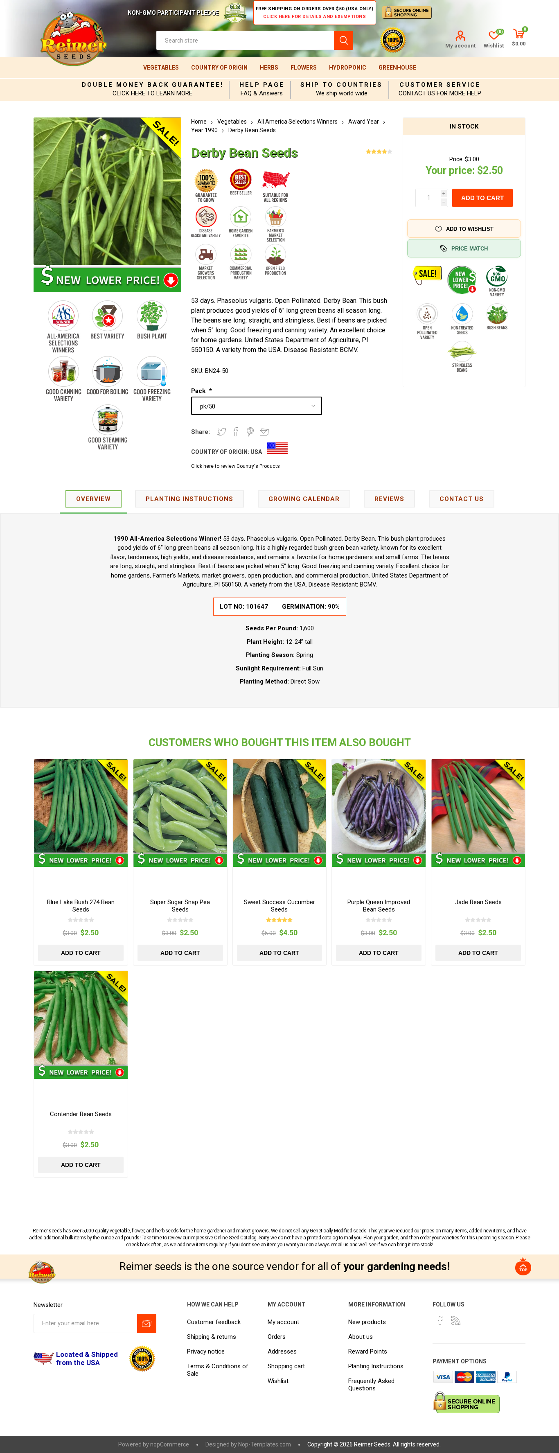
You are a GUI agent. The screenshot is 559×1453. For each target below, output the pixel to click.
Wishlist (278, 1381)
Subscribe (146, 1323)
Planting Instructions (375, 1366)
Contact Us (462, 499)
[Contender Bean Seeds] (81, 1018)
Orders (277, 1336)
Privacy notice (206, 1351)
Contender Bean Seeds (81, 1114)
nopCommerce (169, 1444)
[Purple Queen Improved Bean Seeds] (379, 806)
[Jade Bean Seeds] (478, 806)
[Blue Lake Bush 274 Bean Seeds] (81, 806)
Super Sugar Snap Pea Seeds (180, 905)
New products (367, 1322)
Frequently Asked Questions (371, 1384)
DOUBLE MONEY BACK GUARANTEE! (152, 84)
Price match (469, 249)
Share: (200, 431)
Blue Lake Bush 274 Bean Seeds (81, 905)
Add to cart (482, 197)
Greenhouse (397, 67)
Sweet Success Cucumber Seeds (279, 905)
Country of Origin (219, 67)
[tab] (93, 499)
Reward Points (367, 1351)
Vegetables (161, 67)
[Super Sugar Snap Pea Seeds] (180, 806)
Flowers (304, 67)
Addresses (282, 1351)
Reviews (389, 499)
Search (343, 40)
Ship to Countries (341, 84)
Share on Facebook (236, 431)
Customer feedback (214, 1322)
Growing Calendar (304, 499)
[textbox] (245, 40)
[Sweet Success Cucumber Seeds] (280, 806)
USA (256, 452)
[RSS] (455, 1320)
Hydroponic (347, 67)
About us (360, 1336)
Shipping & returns (211, 1336)
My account (460, 46)
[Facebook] (440, 1320)
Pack (199, 391)
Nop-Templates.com (264, 1444)
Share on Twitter (221, 431)
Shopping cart (286, 1366)
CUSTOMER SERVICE (440, 84)
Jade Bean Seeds (478, 902)
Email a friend (264, 431)
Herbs (269, 67)
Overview (93, 499)
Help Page (261, 84)
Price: (456, 159)
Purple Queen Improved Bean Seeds (378, 905)
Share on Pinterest (250, 431)
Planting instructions (189, 499)
